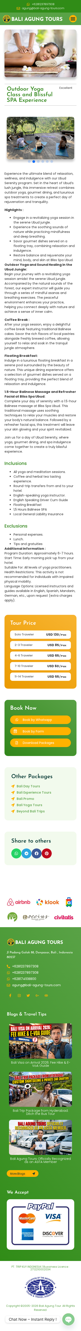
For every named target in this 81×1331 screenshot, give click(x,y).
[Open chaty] (68, 1319)
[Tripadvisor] (46, 995)
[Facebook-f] (10, 995)
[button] (73, 18)
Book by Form (33, 731)
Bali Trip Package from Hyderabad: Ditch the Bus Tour (40, 1112)
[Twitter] (28, 995)
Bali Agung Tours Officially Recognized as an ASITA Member (40, 1160)
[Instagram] (19, 995)
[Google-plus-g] (37, 995)
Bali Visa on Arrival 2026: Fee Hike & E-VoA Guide (40, 1064)
